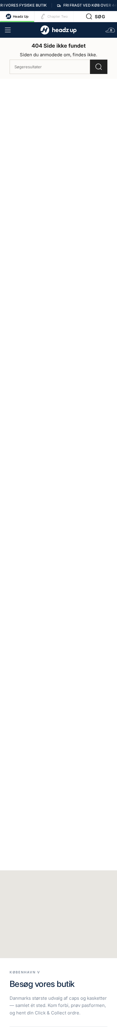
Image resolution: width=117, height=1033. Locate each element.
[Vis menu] (8, 30)
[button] (95, 16)
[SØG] (98, 67)
